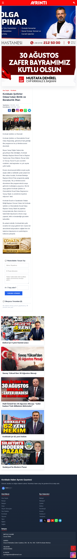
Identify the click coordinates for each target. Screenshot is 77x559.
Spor (3, 519)
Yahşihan (42, 516)
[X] (13, 110)
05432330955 (7, 549)
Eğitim (3, 521)
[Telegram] (29, 110)
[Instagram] (17, 110)
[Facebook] (9, 110)
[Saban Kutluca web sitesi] (9, 488)
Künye (4, 501)
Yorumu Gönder (13, 293)
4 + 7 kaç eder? (10, 287)
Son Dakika (5, 511)
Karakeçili (42, 508)
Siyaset (4, 516)
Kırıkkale (13, 90)
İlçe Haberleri (44, 494)
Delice (41, 506)
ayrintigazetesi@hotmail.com (12, 554)
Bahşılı (41, 498)
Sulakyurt (42, 514)
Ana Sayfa (6, 90)
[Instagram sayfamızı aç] (73, 555)
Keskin (41, 511)
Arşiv (3, 506)
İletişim (4, 503)
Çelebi (41, 503)
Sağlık (3, 524)
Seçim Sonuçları (7, 508)
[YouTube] (21, 110)
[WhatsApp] (25, 110)
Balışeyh (42, 501)
